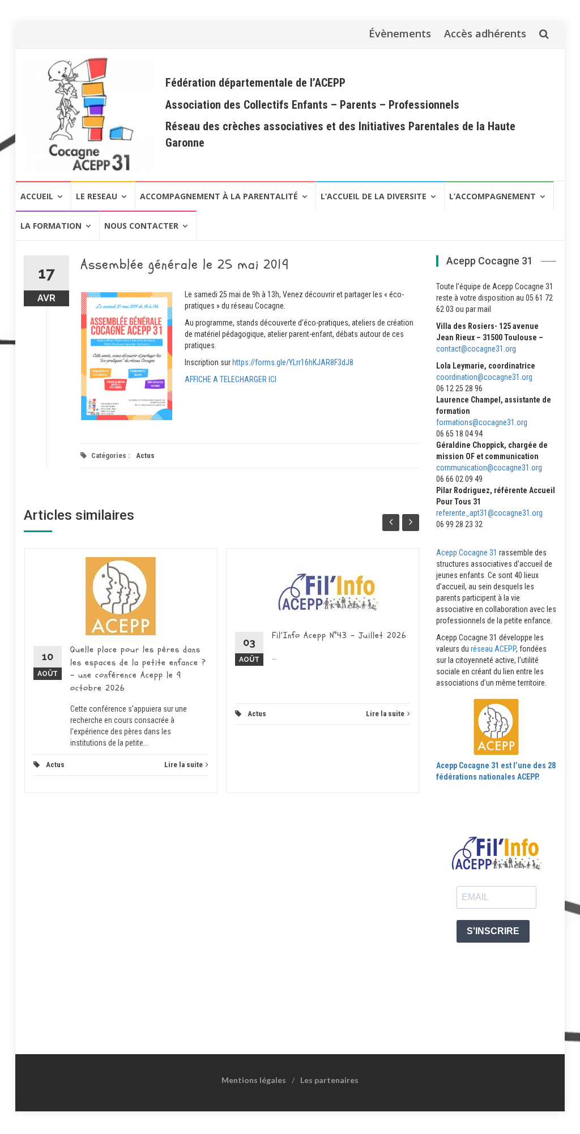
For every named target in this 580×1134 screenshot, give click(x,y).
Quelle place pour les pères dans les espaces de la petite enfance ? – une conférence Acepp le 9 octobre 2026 (138, 669)
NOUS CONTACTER (141, 225)
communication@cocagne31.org (489, 467)
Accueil (36, 196)
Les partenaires (329, 1080)
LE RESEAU (96, 196)
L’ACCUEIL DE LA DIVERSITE (374, 196)
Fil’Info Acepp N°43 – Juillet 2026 (339, 635)
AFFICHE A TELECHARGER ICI (230, 379)
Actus (145, 455)
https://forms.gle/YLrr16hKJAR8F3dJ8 (292, 362)
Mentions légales (253, 1080)
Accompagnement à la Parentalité (219, 196)
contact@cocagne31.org (476, 348)
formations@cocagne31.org (481, 422)
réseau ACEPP (493, 648)
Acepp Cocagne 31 (466, 552)
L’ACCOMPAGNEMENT (492, 196)
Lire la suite (183, 764)
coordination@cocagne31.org (484, 377)
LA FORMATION (51, 225)
